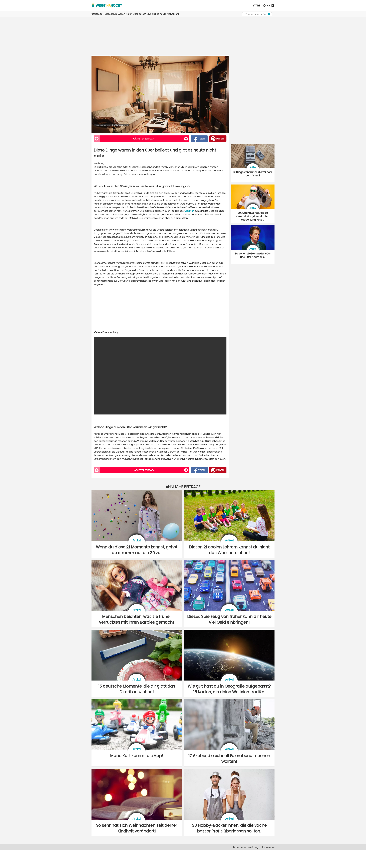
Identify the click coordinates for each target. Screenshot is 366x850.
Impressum (268, 847)
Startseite (97, 14)
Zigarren (189, 211)
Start (256, 5)
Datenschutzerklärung (245, 847)
